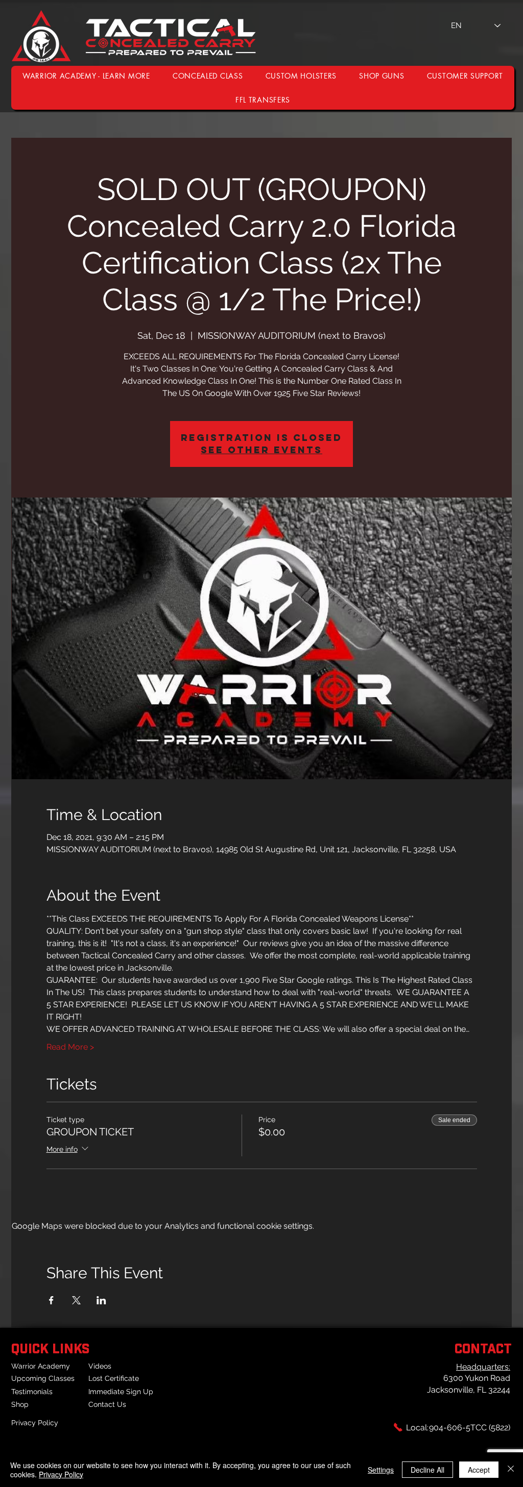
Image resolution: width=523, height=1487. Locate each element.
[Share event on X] (76, 1300)
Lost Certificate (113, 1378)
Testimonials (32, 1391)
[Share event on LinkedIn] (101, 1300)
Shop (20, 1404)
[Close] (511, 1469)
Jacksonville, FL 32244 (468, 1390)
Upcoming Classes (43, 1378)
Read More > (70, 1047)
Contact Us (107, 1404)
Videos (99, 1366)
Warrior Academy (40, 1366)
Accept (479, 1470)
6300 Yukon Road (476, 1378)
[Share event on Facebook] (51, 1300)
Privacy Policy (34, 1423)
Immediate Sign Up (120, 1391)
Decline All (427, 1470)
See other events (261, 450)
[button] (465, 76)
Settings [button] (381, 1470)
